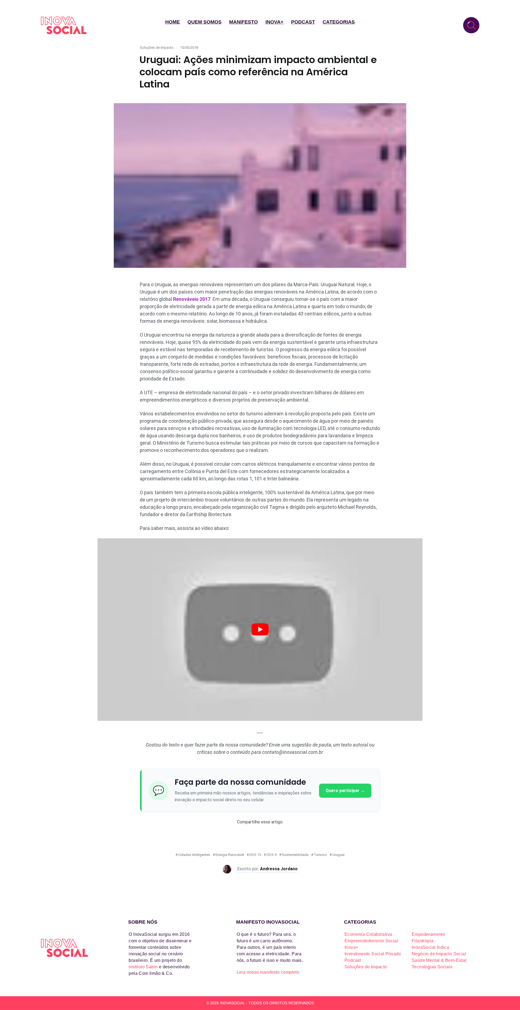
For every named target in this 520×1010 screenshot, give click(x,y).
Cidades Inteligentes (194, 855)
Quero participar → (345, 790)
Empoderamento (428, 934)
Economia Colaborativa (368, 934)
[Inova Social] (64, 25)
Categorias (339, 21)
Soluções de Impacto (157, 47)
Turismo (320, 855)
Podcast (303, 21)
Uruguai (338, 855)
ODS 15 (255, 855)
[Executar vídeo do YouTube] (260, 629)
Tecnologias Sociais (432, 967)
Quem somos (204, 21)
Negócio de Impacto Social (439, 954)
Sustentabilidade (295, 855)
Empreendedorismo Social (371, 941)
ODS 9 (271, 855)
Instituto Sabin (143, 967)
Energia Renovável (230, 855)
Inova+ (274, 21)
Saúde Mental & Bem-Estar (439, 960)
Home (172, 21)
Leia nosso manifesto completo (268, 972)
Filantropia (422, 941)
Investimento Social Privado (372, 954)
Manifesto (243, 21)
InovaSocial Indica (430, 947)
